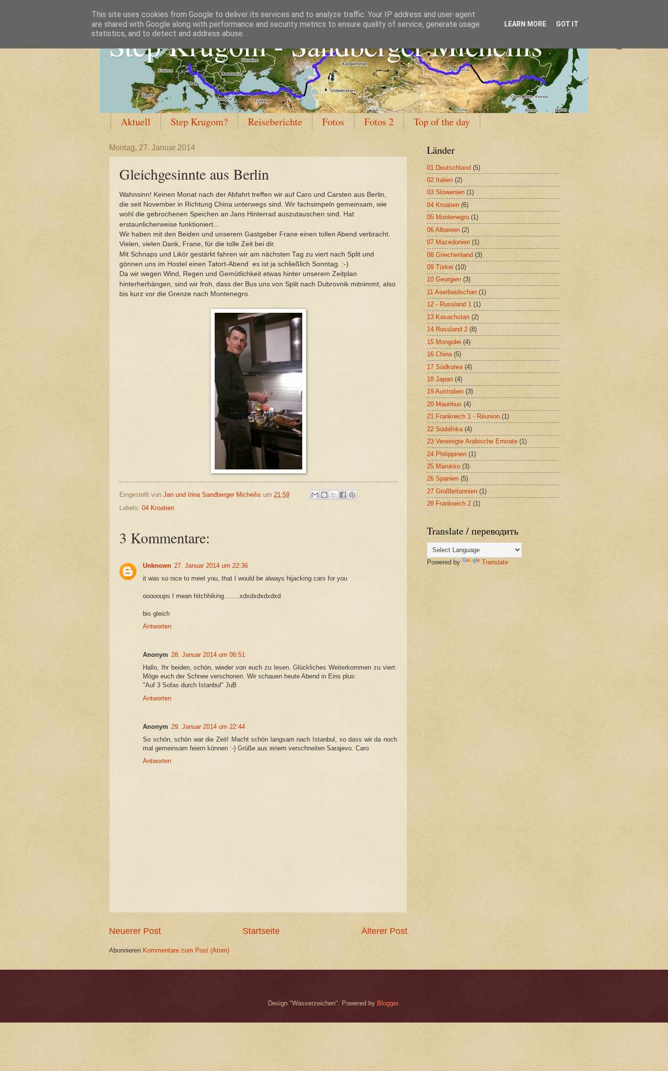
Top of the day (442, 121)
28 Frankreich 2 (449, 503)
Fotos (333, 121)
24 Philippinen (447, 454)
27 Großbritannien (452, 491)
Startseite (261, 931)
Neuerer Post (135, 931)
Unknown (157, 565)
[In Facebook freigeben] (343, 495)
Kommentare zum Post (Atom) (186, 950)
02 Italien (440, 180)
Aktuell (136, 121)
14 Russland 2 (447, 329)
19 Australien (445, 391)
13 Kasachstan (448, 317)
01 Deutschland (449, 167)
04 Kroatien (158, 508)
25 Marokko (443, 466)
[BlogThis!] (324, 495)
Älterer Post (384, 931)
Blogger (387, 1003)
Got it (567, 24)
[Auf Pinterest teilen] (352, 495)
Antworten (157, 626)
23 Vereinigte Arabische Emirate (472, 441)
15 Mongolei (444, 342)
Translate (495, 562)
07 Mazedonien (448, 242)
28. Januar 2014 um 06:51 (208, 654)
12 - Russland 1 (449, 304)
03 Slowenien (446, 192)
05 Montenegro (448, 217)
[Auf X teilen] (333, 495)
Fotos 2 (379, 121)
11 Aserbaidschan (452, 292)
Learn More (525, 24)
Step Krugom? (199, 121)
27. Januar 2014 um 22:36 (211, 565)
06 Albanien (443, 229)
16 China (439, 354)
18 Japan (440, 379)
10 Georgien (444, 279)
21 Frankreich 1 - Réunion (463, 416)
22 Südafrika (445, 429)
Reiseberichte (275, 121)
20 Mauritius (444, 404)
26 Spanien (443, 478)
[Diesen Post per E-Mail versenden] (315, 495)
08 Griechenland (450, 254)
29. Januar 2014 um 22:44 (208, 726)
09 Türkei (440, 267)
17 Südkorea (445, 367)
